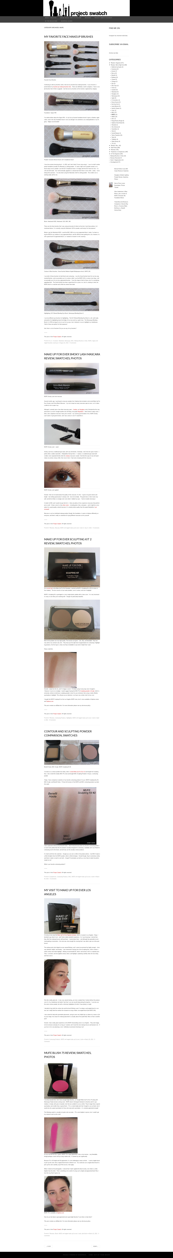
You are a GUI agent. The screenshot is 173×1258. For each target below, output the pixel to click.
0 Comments (73, 342)
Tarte (113, 137)
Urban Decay (115, 141)
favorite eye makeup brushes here (62, 86)
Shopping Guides (66, 21)
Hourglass (82, 409)
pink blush (84, 1233)
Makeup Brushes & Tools (80, 340)
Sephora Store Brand (117, 122)
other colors (66, 505)
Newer (95, 1246)
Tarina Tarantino (116, 135)
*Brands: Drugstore (116, 63)
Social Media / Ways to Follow (70, 17)
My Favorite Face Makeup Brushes (68, 36)
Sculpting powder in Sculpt (87, 691)
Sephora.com (49, 701)
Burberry (114, 77)
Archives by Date (113, 53)
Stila (113, 131)
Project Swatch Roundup (103, 17)
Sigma (94, 340)
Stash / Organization (115, 160)
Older (48, 1246)
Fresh (113, 87)
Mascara (57, 528)
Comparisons (52, 876)
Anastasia (114, 69)
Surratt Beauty (115, 133)
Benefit (113, 75)
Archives (88, 17)
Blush (56, 1233)
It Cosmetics (115, 100)
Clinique (114, 81)
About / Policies (50, 17)
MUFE (90, 340)
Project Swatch (57, 336)
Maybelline (80, 411)
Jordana (75, 409)
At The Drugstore (51, 21)
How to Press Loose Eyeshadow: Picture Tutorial (119, 185)
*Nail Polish (114, 147)
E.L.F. (51, 340)
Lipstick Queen (115, 108)
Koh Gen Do (115, 104)
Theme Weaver (105, 1254)
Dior (113, 83)
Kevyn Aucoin (115, 102)
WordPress (82, 1254)
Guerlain (114, 89)
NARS (113, 116)
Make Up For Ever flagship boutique (66, 935)
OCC (113, 118)
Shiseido (114, 125)
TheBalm (114, 139)
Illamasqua (67, 340)
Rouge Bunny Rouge (117, 120)
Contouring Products (60, 718)
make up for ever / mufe (76, 528)
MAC (72, 340)
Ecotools (55, 340)
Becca (113, 73)
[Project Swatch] (86, 8)
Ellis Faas (114, 85)
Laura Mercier (115, 106)
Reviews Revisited (115, 158)
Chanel (113, 79)
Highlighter (69, 718)
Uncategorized (114, 162)
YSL (113, 143)
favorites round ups (53, 342)
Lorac (113, 110)
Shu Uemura (115, 127)
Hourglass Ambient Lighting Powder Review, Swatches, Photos (121, 177)
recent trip (49, 588)
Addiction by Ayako (116, 67)
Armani (113, 71)
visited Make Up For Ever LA (77, 771)
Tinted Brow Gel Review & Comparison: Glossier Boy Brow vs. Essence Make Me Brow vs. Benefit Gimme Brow (121, 206)
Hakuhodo (61, 340)
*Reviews (51, 528)
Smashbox (114, 129)
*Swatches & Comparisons (118, 151)
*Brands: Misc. (114, 145)
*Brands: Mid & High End (117, 65)
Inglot (113, 98)
